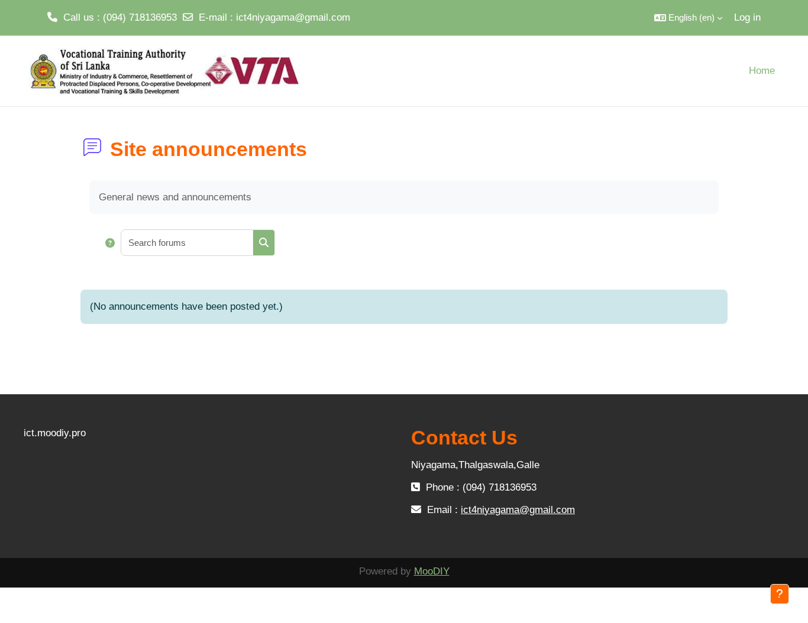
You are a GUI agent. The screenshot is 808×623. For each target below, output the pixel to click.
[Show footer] (779, 594)
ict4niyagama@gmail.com (293, 17)
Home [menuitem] (762, 70)
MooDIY (432, 571)
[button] (688, 17)
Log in (747, 17)
